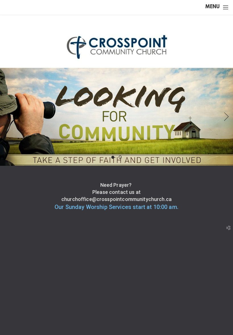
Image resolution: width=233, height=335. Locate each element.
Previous (6, 116)
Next (226, 116)
